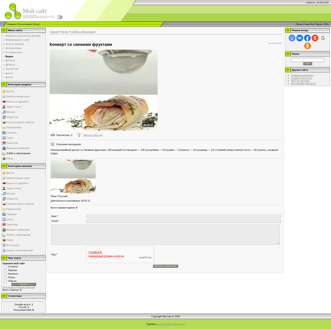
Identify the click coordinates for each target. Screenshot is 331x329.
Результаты (9, 287)
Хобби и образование (18, 153)
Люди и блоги (13, 106)
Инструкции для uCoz (303, 83)
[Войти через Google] (322, 38)
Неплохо (13, 273)
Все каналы (13, 245)
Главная (11, 24)
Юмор (9, 158)
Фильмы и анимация (18, 148)
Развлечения (13, 127)
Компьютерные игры (18, 96)
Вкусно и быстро (93, 135)
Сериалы (11, 132)
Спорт (9, 137)
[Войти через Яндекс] (315, 38)
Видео (64, 31)
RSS (326, 24)
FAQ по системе (300, 80)
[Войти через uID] (292, 38)
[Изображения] (73, 176)
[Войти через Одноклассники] (307, 45)
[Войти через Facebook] (307, 38)
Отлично (13, 266)
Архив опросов (26, 287)
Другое (10, 91)
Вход (36, 24)
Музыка (10, 112)
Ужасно (12, 281)
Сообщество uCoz (301, 78)
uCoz (182, 324)
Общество (12, 117)
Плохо (11, 277)
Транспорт (12, 143)
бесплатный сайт (166, 324)
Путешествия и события (20, 122)
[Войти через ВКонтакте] (299, 38)
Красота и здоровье (17, 101)
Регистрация (25, 24)
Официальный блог (302, 75)
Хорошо (12, 270)
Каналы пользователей (19, 250)
